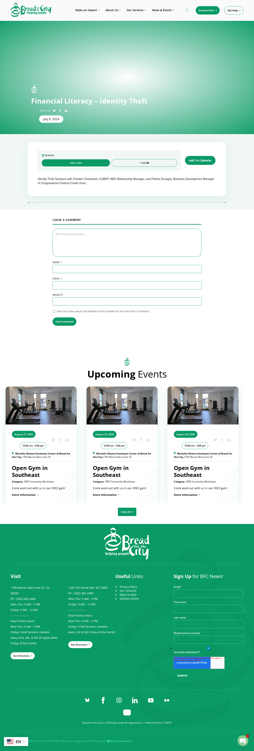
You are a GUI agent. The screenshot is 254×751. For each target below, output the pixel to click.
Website (58, 295)
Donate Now (206, 10)
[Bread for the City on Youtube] (151, 700)
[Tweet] (54, 110)
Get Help (232, 10)
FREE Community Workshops (39, 481)
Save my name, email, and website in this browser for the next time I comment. (103, 311)
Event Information (24, 495)
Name (57, 262)
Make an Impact (86, 10)
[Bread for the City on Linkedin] (135, 700)
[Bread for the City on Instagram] (119, 700)
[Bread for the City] (31, 16)
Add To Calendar (200, 160)
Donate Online (129, 598)
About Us (112, 10)
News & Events (162, 10)
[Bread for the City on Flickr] (167, 700)
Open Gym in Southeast (30, 471)
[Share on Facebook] (60, 110)
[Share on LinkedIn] (66, 110)
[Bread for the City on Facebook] (103, 700)
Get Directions (21, 655)
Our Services (135, 10)
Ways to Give (128, 594)
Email (57, 278)
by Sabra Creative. (121, 741)
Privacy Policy (128, 587)
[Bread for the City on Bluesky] (87, 700)
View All (126, 512)
